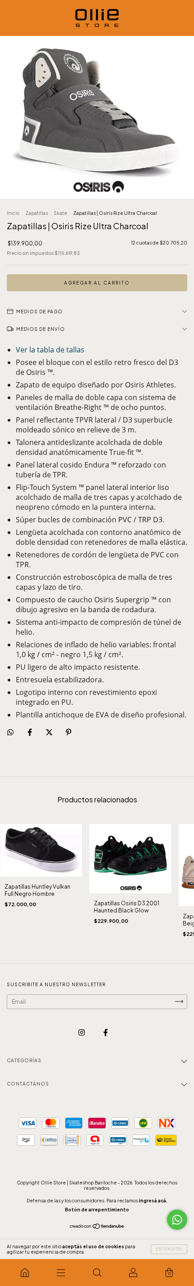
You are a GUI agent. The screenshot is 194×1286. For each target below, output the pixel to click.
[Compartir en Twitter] (50, 732)
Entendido (169, 1249)
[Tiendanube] (97, 1227)
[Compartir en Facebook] (30, 732)
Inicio (13, 213)
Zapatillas (36, 213)
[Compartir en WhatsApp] (10, 732)
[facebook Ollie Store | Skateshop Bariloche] (105, 1032)
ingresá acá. (153, 1200)
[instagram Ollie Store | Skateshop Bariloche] (82, 1032)
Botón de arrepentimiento (97, 1209)
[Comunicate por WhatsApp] (177, 1220)
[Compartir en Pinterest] (68, 732)
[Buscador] (97, 1272)
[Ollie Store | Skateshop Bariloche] (25, 1272)
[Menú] (61, 1272)
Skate (60, 213)
